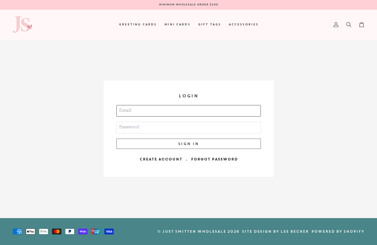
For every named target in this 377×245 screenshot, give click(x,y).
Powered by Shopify (337, 231)
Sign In (188, 143)
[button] (137, 24)
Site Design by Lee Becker (275, 231)
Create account (161, 159)
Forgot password (214, 159)
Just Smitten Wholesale (194, 231)
